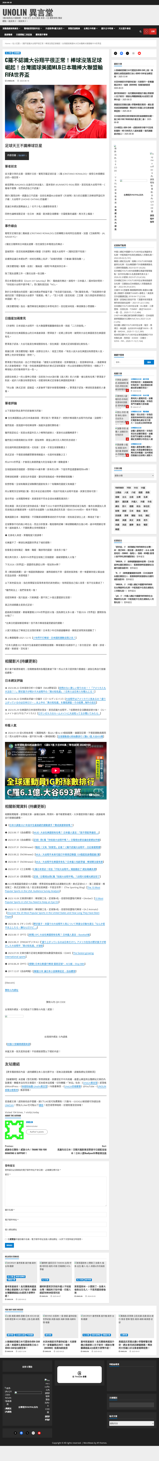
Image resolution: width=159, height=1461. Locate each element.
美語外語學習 (20, 1277)
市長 (150, 501)
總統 (117, 519)
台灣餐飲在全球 (136, 379)
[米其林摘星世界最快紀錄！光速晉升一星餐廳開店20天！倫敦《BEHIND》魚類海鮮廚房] (60, 1326)
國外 (117, 501)
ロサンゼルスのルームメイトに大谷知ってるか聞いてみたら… (69, 713)
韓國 (117, 529)
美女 (131, 519)
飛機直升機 (11, 1280)
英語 (124, 524)
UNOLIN (10, 81)
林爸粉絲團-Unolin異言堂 (34, 1086)
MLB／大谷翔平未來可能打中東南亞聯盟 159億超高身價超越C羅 (68, 854)
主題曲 (118, 492)
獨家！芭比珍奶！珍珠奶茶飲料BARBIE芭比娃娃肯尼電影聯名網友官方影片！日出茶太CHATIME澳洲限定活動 (122, 417)
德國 (131, 506)
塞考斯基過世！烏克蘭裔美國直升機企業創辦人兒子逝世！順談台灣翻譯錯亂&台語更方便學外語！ (20, 1291)
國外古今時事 (107, 28)
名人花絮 (9, 53)
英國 (117, 524)
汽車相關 (30, 1335)
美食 (138, 519)
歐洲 (146, 510)
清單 (126, 515)
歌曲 (138, 510)
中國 (143, 487)
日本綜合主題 (20, 1335)
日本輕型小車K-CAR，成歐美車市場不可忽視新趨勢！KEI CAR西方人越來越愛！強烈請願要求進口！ (133, 130)
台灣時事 (124, 1335)
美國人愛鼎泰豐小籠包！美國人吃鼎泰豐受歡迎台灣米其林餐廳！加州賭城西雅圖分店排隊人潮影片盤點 (122, 450)
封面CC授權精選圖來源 (18, 1044)
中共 (136, 487)
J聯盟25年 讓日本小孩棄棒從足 (49, 971)
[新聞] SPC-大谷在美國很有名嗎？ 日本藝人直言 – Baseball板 (59, 934)
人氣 (126, 492)
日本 (131, 510)
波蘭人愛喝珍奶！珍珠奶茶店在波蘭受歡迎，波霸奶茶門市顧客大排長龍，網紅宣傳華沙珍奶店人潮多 (122, 434)
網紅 (148, 515)
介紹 (133, 492)
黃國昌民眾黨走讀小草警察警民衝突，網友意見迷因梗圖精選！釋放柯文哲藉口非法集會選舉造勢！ (134, 107)
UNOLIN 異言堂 (27, 12)
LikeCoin (9, 1105)
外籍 (142, 501)
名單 (146, 496)
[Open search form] (140, 31)
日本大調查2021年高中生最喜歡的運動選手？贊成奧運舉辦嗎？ (41, 825)
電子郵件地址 (12, 1219)
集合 (138, 524)
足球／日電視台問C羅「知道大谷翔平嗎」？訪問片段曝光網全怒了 (67, 876)
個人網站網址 (11, 1229)
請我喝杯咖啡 (152, 218)
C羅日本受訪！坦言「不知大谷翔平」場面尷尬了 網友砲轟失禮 (65, 869)
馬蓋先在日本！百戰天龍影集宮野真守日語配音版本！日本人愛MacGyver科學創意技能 (82, 1149)
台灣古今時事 (90, 28)
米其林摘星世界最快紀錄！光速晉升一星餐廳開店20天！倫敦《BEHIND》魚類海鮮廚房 (134, 83)
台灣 (138, 496)
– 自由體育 (69, 971)
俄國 (140, 492)
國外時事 (88, 1280)
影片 (124, 506)
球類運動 (17, 53)
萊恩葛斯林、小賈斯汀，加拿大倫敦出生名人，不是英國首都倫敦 (90, 1289)
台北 (124, 496)
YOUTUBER (119, 487)
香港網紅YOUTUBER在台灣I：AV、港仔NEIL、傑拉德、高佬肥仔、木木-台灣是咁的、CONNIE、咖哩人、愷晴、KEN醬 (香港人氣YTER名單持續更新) (134, 551)
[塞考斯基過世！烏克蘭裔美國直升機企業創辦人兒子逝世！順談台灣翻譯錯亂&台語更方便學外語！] (21, 1272)
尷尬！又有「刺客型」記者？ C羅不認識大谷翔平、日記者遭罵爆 (68, 847)
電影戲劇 (146, 411)
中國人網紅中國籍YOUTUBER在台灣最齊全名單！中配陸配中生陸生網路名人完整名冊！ (134, 587)
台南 (131, 496)
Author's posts (37, 1131)
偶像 (148, 492)
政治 (138, 506)
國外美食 (48, 1335)
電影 (146, 524)
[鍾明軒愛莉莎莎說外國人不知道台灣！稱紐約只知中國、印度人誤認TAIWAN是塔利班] (56, 1272)
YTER (129, 487)
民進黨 (118, 515)
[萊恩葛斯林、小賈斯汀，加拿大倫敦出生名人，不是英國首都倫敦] (90, 1272)
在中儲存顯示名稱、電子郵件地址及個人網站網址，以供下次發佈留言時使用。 (45, 1239)
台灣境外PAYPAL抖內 (133, 194)
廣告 (117, 506)
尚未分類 (146, 395)
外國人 (134, 501)
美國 (124, 519)
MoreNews (88, 1443)
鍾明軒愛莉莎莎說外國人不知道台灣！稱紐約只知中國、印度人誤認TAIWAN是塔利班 (55, 1289)
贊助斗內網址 (11, 990)
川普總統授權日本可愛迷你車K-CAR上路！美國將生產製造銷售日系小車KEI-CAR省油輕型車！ (133, 73)
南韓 (117, 496)
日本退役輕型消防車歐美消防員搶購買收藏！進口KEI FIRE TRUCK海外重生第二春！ (134, 117)
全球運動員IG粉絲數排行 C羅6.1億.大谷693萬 (80, 736)
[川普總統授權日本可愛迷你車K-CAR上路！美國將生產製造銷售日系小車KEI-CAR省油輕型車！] (22, 1326)
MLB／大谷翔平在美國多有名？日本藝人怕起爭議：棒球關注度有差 (69, 861)
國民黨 (125, 501)
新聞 (117, 510)
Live (153, 31)
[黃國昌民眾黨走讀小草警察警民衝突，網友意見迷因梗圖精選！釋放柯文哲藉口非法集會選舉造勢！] (136, 1326)
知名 (140, 515)
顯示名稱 (10, 1209)
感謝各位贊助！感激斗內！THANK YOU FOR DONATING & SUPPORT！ (26, 1149)
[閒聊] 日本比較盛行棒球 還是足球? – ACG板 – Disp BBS (56, 963)
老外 (146, 519)
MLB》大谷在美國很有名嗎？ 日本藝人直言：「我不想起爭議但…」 (66, 832)
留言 (8, 1174)
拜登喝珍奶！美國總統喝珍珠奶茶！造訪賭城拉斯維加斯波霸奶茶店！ (122, 385)
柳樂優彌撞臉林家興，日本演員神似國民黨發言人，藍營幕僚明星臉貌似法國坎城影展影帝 (134, 564)
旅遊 (124, 510)
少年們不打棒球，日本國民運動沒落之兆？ (54, 637)
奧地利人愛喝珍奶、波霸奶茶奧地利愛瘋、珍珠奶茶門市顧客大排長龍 (122, 401)
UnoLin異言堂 (90, 1082)
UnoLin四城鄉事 (72, 1086)
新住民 (147, 506)
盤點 (133, 515)
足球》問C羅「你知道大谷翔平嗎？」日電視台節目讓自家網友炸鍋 (67, 839)
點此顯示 (22, 155)
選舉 (131, 524)
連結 (41, 1105)
